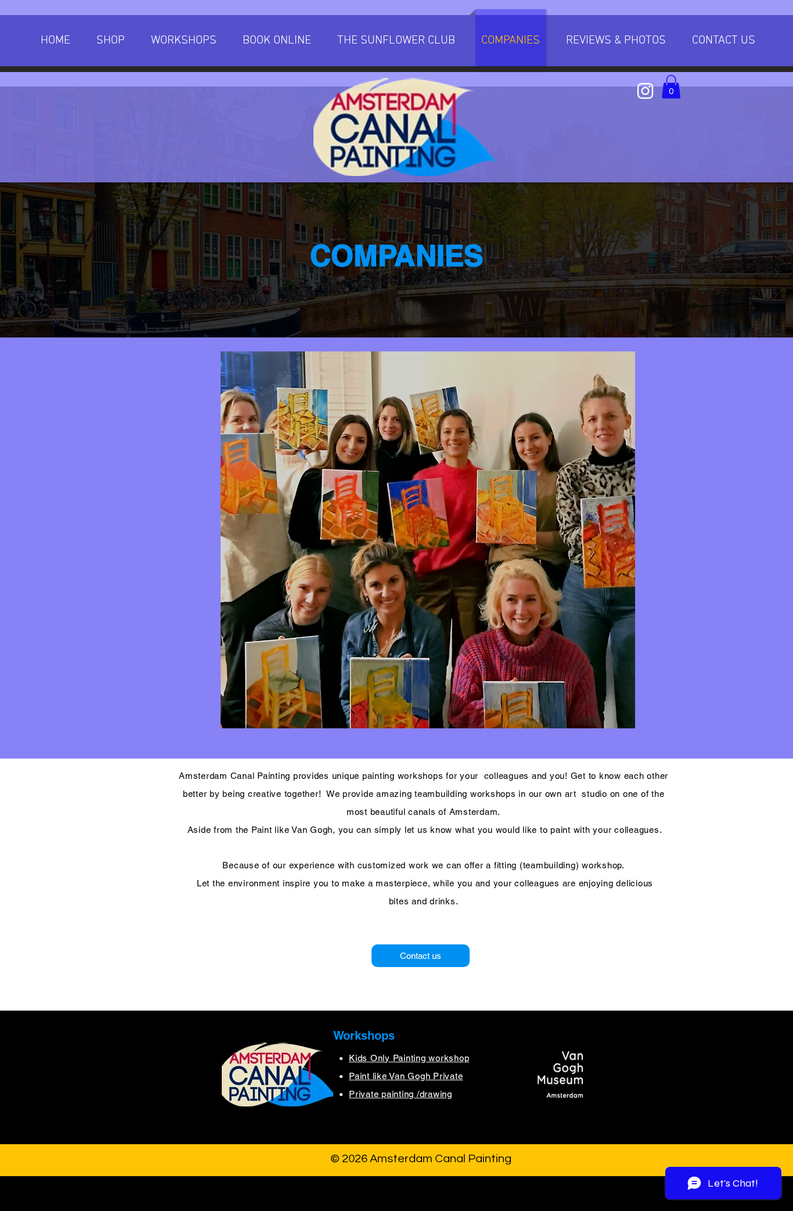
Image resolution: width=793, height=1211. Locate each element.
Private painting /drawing (400, 1094)
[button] (183, 40)
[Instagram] (645, 91)
